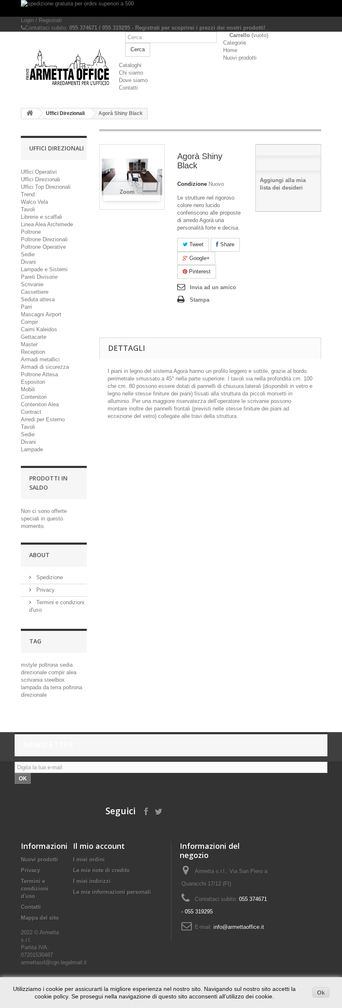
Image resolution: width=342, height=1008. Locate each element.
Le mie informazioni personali (112, 892)
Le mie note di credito (101, 870)
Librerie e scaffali (41, 217)
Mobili (28, 389)
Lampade (32, 449)
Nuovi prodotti (239, 58)
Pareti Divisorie (39, 277)
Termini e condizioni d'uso (34, 888)
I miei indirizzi (92, 881)
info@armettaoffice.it (239, 927)
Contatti (128, 88)
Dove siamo (133, 80)
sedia (66, 665)
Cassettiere (34, 292)
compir (57, 672)
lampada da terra (42, 687)
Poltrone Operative (43, 247)
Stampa (199, 300)
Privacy (45, 590)
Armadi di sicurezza (45, 367)
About (39, 555)
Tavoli (28, 209)
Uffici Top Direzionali (45, 187)
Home (230, 50)
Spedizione (49, 577)
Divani (28, 262)
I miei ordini (89, 859)
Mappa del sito (40, 918)
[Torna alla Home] (30, 113)
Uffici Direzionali (65, 113)
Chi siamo (131, 73)
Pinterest (199, 271)
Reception (33, 352)
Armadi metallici (40, 359)
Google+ (199, 258)
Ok (321, 992)
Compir (29, 322)
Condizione (192, 184)
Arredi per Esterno (43, 419)
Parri (26, 307)
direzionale (34, 672)
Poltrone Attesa (39, 374)
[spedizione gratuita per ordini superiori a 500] (171, 8)
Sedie (28, 254)
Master (29, 344)
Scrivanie (32, 284)
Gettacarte (33, 337)
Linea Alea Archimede (47, 224)
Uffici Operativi (39, 172)
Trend (28, 194)
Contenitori (34, 397)
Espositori (33, 382)
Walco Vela (34, 202)
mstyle (30, 665)
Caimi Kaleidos (39, 329)
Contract (31, 412)
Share (226, 244)
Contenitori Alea (40, 404)
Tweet (196, 244)
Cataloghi (130, 65)
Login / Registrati (41, 20)
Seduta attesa (38, 299)
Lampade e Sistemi (44, 269)
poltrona (49, 665)
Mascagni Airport (41, 314)
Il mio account (99, 846)
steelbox (54, 680)
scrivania (32, 680)
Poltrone (31, 232)
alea (71, 672)
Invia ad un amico (213, 287)
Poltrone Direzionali (44, 239)
